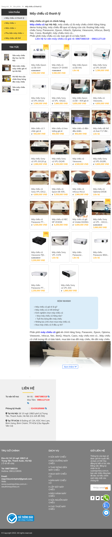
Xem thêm (69, 366)
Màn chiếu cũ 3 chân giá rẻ (38, 129)
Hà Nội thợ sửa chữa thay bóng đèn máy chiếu (19, 79)
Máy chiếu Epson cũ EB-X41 (80, 66)
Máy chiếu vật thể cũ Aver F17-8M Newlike (101, 129)
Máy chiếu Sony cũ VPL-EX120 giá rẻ (39, 160)
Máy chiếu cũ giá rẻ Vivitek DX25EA (81, 220)
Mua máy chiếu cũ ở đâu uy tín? (49, 325)
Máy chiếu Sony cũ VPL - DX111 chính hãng (100, 220)
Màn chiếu (10, 28)
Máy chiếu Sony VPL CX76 (59, 253)
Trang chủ (5, 6)
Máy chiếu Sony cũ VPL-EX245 (59, 160)
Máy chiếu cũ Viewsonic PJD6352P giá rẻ (100, 99)
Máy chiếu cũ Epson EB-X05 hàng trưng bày (58, 190)
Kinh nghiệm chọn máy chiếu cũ (49, 313)
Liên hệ (28, 388)
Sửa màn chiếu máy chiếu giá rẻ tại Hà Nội (19, 68)
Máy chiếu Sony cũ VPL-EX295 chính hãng (100, 160)
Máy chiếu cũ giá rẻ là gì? (46, 307)
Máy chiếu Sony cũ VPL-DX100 (100, 66)
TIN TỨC (14, 46)
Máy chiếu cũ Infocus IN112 (79, 190)
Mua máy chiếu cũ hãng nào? (49, 316)
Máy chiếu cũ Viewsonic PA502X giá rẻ (79, 160)
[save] (106, 488)
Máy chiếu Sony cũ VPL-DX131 (38, 99)
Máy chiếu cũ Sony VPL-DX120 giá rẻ (38, 190)
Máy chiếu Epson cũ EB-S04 (38, 66)
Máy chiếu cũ (37, 24)
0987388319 (41, 396)
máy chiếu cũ (48, 332)
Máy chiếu (10, 23)
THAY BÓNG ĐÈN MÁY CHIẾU (58, 468)
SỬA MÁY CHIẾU (58, 457)
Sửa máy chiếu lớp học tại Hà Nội (18, 58)
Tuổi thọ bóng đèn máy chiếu (49, 319)
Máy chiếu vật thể (13, 38)
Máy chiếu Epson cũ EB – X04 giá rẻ (81, 99)
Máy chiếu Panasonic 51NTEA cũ (77, 253)
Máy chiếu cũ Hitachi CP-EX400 (60, 66)
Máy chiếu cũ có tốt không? (47, 310)
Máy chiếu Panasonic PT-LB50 (37, 286)
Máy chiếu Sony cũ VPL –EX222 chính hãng (59, 99)
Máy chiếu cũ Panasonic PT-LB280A (37, 220)
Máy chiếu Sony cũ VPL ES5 (68, 286)
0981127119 (43, 400)
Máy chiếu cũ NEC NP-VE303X (60, 220)
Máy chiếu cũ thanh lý (33, 6)
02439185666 (37, 408)
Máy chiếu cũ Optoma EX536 (99, 190)
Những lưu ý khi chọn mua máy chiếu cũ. (52, 322)
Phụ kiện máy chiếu (14, 33)
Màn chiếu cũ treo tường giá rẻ (60, 129)
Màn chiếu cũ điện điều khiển (80, 129)
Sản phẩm (17, 6)
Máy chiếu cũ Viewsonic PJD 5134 (37, 253)
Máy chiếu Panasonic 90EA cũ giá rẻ (100, 253)
